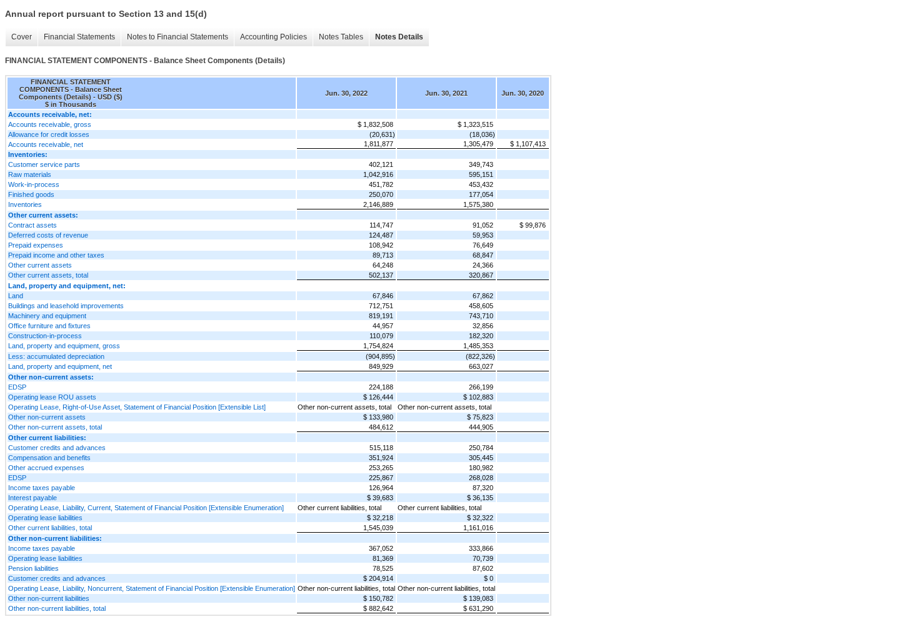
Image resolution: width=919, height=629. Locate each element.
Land (15, 295)
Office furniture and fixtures (49, 326)
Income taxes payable (41, 487)
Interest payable (32, 497)
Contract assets (32, 225)
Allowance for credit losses (48, 134)
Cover (21, 37)
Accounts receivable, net (45, 144)
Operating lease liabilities (45, 517)
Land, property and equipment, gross (64, 346)
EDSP (17, 387)
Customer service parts (44, 164)
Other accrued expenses (46, 467)
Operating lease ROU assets (52, 397)
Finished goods (31, 194)
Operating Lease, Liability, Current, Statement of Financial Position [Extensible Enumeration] (146, 507)
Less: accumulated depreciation (56, 356)
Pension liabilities (33, 568)
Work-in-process (33, 184)
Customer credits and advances (57, 447)
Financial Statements (79, 37)
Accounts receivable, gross (49, 124)
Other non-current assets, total (55, 427)
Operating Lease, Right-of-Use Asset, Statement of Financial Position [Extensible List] (137, 407)
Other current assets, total (48, 275)
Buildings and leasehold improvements (66, 305)
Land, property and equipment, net (60, 366)
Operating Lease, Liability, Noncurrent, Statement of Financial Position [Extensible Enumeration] (151, 588)
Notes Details (399, 37)
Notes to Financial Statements (177, 37)
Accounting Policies (273, 37)
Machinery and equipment (47, 316)
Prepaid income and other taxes (56, 255)
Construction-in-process (45, 336)
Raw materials (29, 174)
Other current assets (40, 265)
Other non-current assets (47, 417)
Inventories (25, 204)
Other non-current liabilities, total (57, 608)
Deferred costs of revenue (48, 235)
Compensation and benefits (49, 457)
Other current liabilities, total (50, 527)
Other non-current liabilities (48, 598)
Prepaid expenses (35, 245)
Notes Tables (341, 37)
